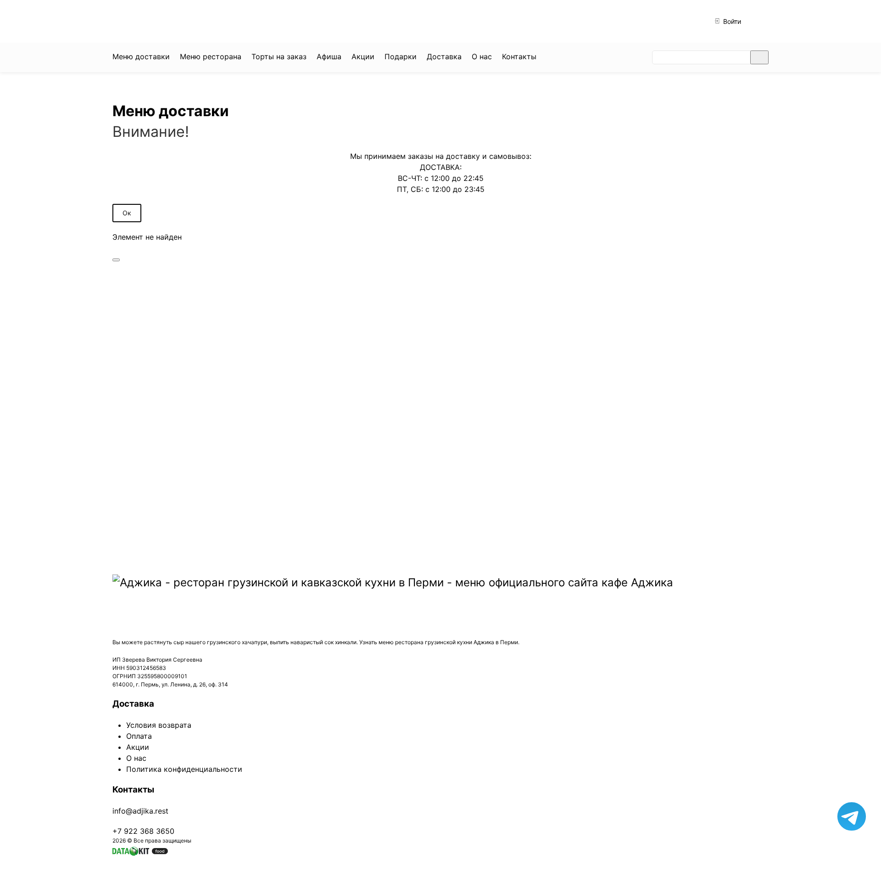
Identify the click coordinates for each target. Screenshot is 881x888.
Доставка (133, 703)
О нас (136, 758)
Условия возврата (158, 725)
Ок (127, 213)
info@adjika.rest (140, 810)
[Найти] (759, 57)
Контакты (133, 789)
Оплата (139, 736)
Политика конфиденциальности (184, 769)
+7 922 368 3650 (263, 21)
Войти (731, 21)
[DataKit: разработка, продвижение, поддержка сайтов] (140, 850)
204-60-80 (349, 21)
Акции (137, 747)
